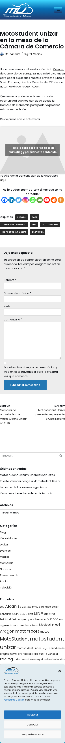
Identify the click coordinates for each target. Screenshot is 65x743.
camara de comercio (14, 224)
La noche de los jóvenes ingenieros (23, 487)
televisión (59, 659)
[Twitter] (18, 200)
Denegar (32, 724)
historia (52, 619)
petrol (13, 654)
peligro (45, 648)
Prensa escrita (9, 575)
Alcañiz (12, 606)
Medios (37, 54)
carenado (45, 607)
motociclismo (29, 625)
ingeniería (6, 625)
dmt (30, 614)
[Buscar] (61, 455)
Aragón (21, 217)
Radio (4, 581)
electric (49, 614)
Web (7, 306)
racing (6, 659)
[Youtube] (47, 200)
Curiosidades (9, 538)
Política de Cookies (14, 699)
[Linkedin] (11, 200)
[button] (59, 671)
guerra (31, 619)
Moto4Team (12, 54)
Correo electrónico (17, 293)
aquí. (3, 180)
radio (17, 659)
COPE (15, 614)
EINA (34, 224)
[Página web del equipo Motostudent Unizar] (18, 10)
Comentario (13, 319)
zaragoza (38, 231)
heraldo (40, 619)
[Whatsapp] (32, 200)
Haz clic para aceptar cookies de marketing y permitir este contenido (32, 150)
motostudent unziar (14, 231)
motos (44, 631)
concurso (6, 614)
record (25, 659)
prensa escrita (28, 654)
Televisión (6, 587)
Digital (28, 54)
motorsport (27, 631)
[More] (61, 200)
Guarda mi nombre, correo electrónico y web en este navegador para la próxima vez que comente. (31, 371)
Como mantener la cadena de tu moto (26, 493)
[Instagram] (25, 200)
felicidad (5, 619)
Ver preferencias (32, 734)
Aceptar (32, 714)
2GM (2, 607)
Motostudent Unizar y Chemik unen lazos (27, 475)
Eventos (5, 551)
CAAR (36, 86)
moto (17, 625)
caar (34, 217)
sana (32, 659)
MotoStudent (50, 224)
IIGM (61, 619)
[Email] (39, 200)
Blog (3, 532)
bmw (35, 607)
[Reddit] (54, 200)
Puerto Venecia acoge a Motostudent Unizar (30, 481)
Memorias (6, 563)
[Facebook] (4, 200)
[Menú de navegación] (58, 10)
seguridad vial (44, 659)
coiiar (55, 607)
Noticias (5, 569)
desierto (23, 614)
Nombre (10, 280)
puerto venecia (48, 654)
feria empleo (19, 619)
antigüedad (25, 607)
